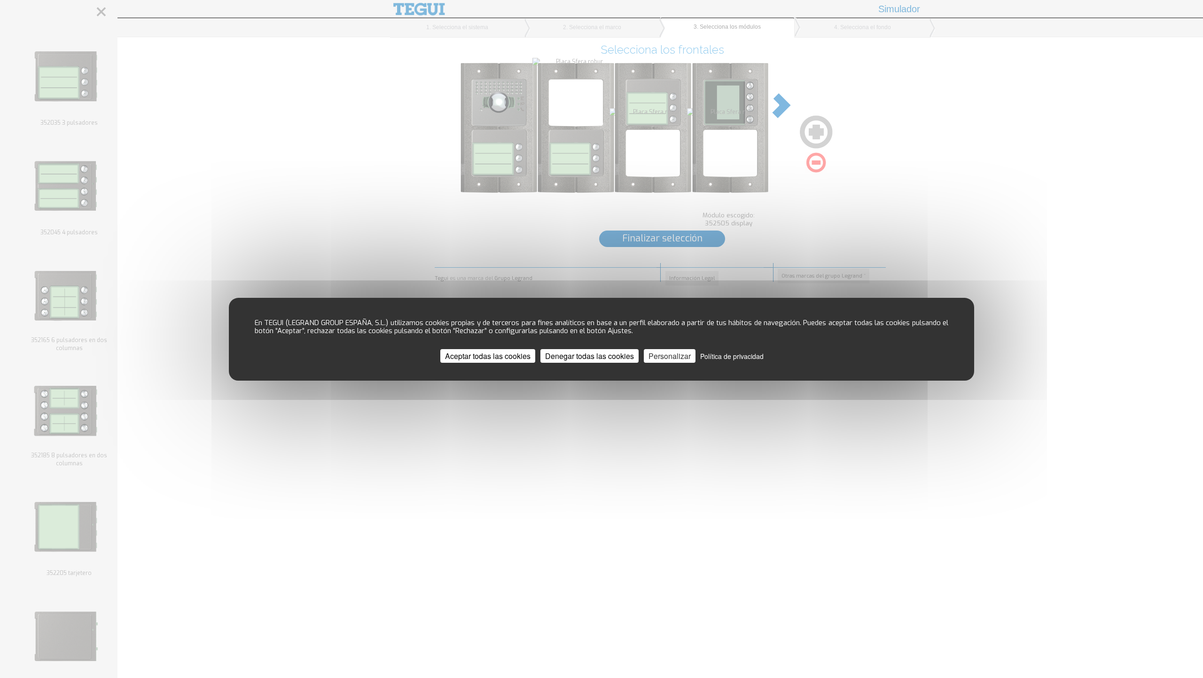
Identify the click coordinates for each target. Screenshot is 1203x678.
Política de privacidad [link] (732, 355)
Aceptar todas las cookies (488, 355)
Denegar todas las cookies (589, 355)
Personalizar (669, 355)
